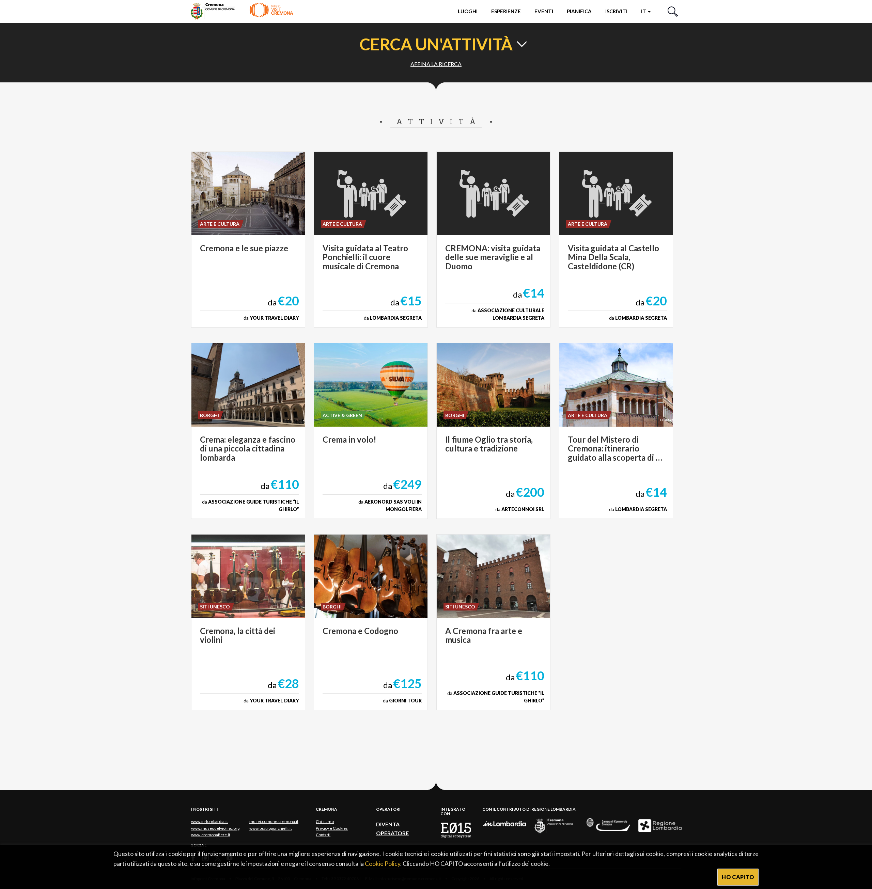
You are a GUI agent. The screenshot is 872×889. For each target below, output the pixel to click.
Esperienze (506, 11)
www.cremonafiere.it (210, 834)
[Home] (242, 11)
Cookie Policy (382, 863)
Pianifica (579, 11)
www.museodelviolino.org (215, 828)
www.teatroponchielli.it (270, 828)
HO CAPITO (738, 877)
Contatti (323, 834)
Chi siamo (325, 821)
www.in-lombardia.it (209, 821)
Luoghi (468, 11)
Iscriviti (616, 11)
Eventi (543, 11)
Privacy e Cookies (332, 828)
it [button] (644, 11)
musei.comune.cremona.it (273, 821)
